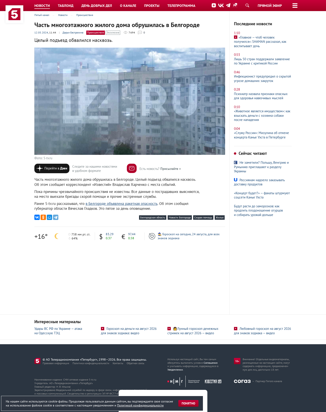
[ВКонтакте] (37, 217)
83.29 (110, 234)
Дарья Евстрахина (73, 32)
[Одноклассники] (43, 217)
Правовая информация (56, 363)
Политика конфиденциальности (91, 363)
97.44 (132, 234)
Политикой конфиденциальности (140, 405)
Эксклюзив (113, 32)
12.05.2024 (41, 32)
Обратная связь (135, 363)
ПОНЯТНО (188, 403)
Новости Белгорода (180, 217)
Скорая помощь (203, 217)
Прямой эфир (270, 5)
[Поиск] (247, 5)
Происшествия (95, 32)
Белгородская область (152, 217)
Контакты (118, 363)
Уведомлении (175, 369)
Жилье (220, 217)
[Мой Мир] (49, 217)
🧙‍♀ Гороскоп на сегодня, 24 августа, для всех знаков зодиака (189, 236)
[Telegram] (55, 217)
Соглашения (211, 362)
